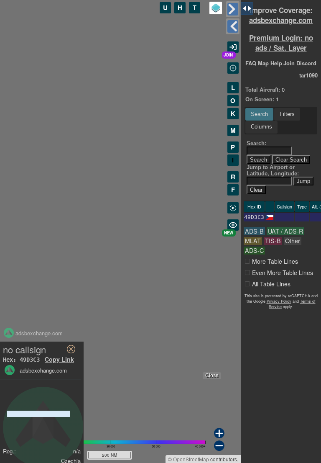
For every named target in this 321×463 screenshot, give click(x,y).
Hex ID (254, 206)
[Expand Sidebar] (232, 26)
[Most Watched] (233, 225)
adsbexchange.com (281, 20)
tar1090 (308, 75)
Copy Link (59, 359)
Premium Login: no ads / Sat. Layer (281, 43)
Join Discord (299, 63)
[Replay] (233, 207)
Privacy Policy (279, 301)
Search (259, 114)
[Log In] (233, 47)
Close (212, 375)
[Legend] (215, 8)
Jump (303, 181)
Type (302, 206)
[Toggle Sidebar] (232, 9)
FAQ (250, 63)
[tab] (259, 114)
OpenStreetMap (191, 459)
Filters (287, 114)
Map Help (270, 63)
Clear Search (291, 160)
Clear (256, 190)
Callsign (284, 206)
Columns (261, 126)
